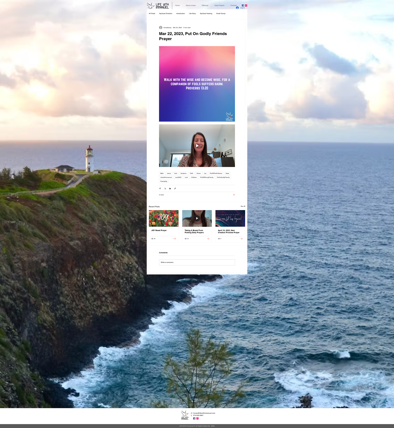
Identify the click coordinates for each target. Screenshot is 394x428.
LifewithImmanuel (166, 177)
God (175, 173)
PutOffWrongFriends (206, 177)
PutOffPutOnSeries (216, 173)
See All (243, 206)
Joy (205, 173)
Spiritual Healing (206, 13)
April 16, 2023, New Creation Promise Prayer (228, 231)
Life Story (192, 13)
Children (194, 177)
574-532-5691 (198, 415)
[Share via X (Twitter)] (165, 188)
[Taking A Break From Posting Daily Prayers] (197, 218)
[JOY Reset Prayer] (164, 218)
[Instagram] (246, 5)
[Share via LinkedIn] (170, 188)
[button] (205, 5)
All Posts (152, 13)
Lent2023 (178, 177)
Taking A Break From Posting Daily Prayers (194, 231)
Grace (199, 173)
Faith (191, 173)
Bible (162, 173)
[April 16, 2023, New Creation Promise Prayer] (230, 218)
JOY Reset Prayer (159, 230)
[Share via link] (175, 188)
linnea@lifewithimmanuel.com (204, 413)
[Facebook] (243, 5)
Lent (186, 177)
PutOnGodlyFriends (223, 177)
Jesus (169, 173)
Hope (227, 173)
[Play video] (197, 145)
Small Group (220, 13)
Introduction (180, 13)
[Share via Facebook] (160, 188)
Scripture (183, 173)
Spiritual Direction (165, 13)
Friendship (163, 181)
